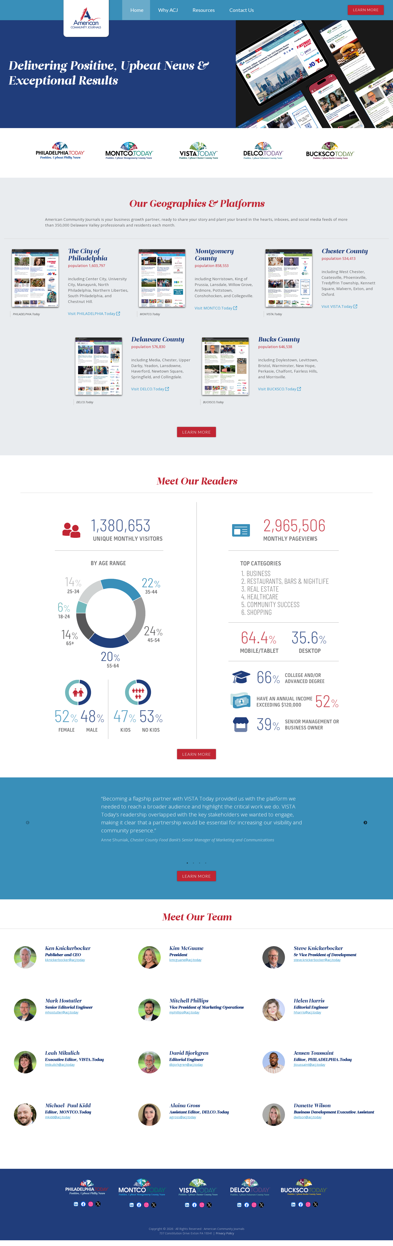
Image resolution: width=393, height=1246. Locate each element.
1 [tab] (187, 863)
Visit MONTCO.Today (214, 307)
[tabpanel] (196, 819)
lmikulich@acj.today (60, 1064)
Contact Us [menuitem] (241, 10)
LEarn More (196, 432)
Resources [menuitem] (204, 10)
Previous (28, 823)
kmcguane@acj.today (185, 960)
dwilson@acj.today (308, 1117)
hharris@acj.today (307, 1012)
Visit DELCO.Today (148, 388)
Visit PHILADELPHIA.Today (92, 313)
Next (365, 823)
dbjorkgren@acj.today (186, 1064)
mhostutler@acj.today (61, 1012)
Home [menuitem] (136, 10)
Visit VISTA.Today (337, 306)
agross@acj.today (182, 1117)
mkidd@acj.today (57, 1117)
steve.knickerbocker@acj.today (317, 960)
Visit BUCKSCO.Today (277, 388)
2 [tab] (193, 863)
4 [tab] (206, 863)
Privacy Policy (225, 1233)
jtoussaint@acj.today (309, 1064)
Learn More (366, 10)
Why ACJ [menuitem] (168, 10)
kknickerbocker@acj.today (65, 960)
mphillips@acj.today (184, 1012)
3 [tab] (200, 863)
